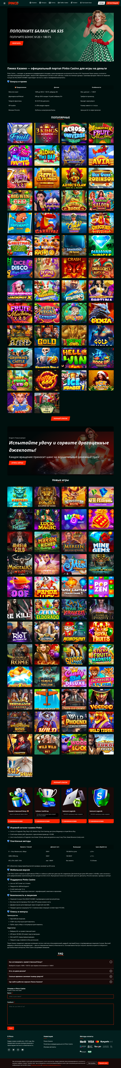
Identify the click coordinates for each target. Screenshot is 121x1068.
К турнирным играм (15, 821)
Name (9, 993)
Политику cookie (36, 1065)
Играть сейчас (17, 463)
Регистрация (112, 3)
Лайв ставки (64, 3)
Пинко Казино (48, 1041)
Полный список (60, 418)
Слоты (53, 3)
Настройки (91, 1063)
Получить (16, 43)
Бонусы (44, 3)
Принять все (103, 1063)
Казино (34, 3)
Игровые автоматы (50, 1047)
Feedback (10, 1002)
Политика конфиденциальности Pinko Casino (58, 1044)
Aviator (75, 3)
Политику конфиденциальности (51, 1065)
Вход (101, 3)
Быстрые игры (87, 3)
